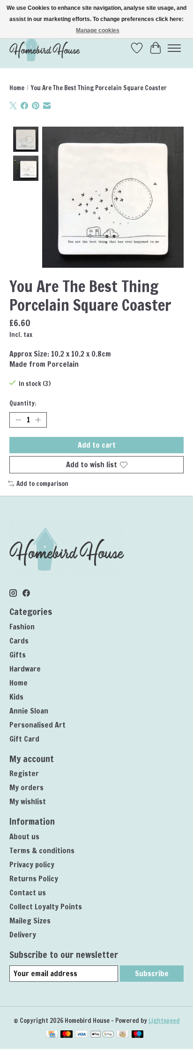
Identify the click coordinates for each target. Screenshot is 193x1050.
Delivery (22, 934)
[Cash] (122, 1035)
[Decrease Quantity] (18, 420)
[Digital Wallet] (102, 1035)
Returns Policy (33, 878)
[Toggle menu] (174, 48)
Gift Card (24, 739)
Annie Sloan (28, 711)
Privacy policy (31, 864)
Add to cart (97, 445)
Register (24, 773)
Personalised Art (37, 725)
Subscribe (152, 973)
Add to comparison (42, 483)
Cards (19, 641)
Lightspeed (164, 1020)
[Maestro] (138, 1035)
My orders (26, 787)
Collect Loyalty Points (45, 906)
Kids (16, 697)
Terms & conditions (41, 850)
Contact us (27, 892)
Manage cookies (97, 30)
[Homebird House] (44, 47)
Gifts (17, 655)
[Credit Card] (52, 1035)
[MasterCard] (66, 1035)
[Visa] (81, 1035)
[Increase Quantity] (38, 420)
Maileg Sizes (30, 920)
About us (24, 836)
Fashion (22, 626)
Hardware (25, 669)
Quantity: (23, 403)
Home (16, 87)
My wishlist (27, 801)
